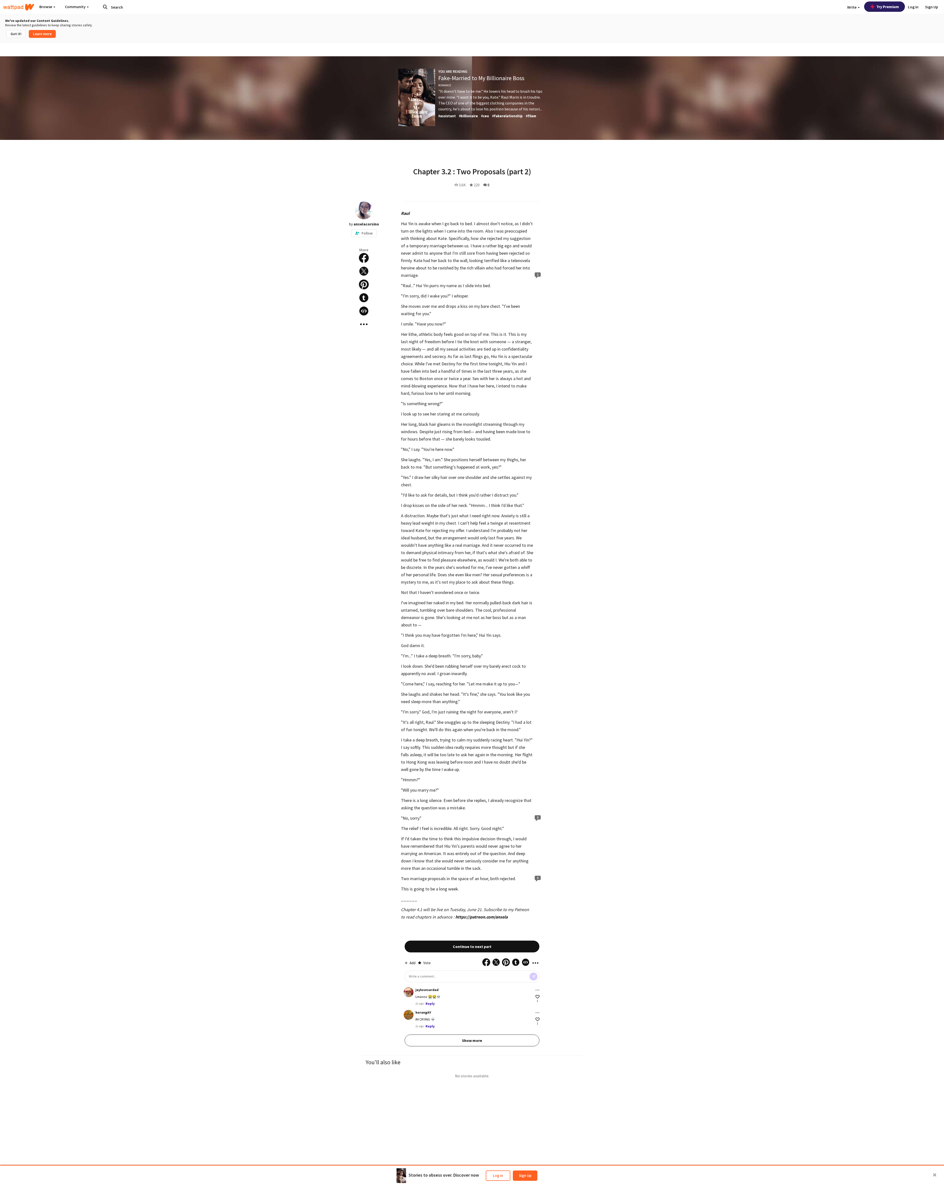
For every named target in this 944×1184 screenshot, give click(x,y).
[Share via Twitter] (364, 271)
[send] (533, 976)
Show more (472, 1040)
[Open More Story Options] (364, 324)
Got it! (16, 33)
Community (75, 6)
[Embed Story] (364, 311)
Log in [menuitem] (913, 6)
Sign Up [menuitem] (931, 6)
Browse (46, 6)
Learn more (42, 33)
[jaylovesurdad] (408, 992)
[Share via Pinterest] (364, 284)
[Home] (18, 7)
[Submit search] (105, 7)
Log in (498, 1175)
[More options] (537, 990)
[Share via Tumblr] (364, 298)
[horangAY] (408, 1015)
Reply (430, 1003)
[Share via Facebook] (364, 258)
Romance (444, 85)
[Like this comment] (537, 997)
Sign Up (525, 1175)
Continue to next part (472, 946)
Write (852, 7)
